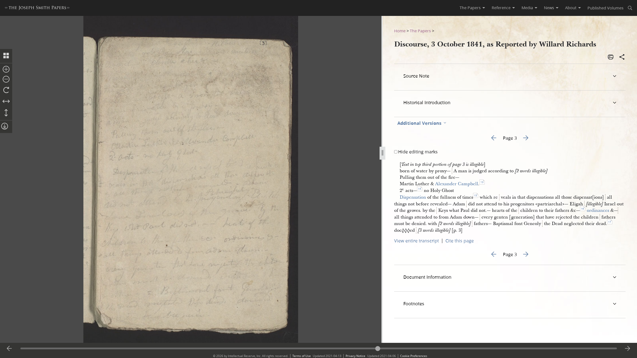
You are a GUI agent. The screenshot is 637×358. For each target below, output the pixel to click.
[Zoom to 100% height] (6, 113)
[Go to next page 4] (628, 349)
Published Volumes (605, 8)
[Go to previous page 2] (9, 349)
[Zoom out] (6, 80)
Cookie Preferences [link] (413, 356)
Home (400, 31)
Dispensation (413, 197)
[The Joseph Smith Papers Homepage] (37, 8)
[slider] (318, 348)
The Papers (420, 31)
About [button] (571, 7)
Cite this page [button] (459, 240)
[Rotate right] (6, 90)
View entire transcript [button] (416, 240)
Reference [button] (501, 7)
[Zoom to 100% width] (6, 101)
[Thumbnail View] (6, 56)
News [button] (549, 7)
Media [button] (527, 7)
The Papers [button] (470, 7)
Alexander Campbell (456, 184)
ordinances (598, 210)
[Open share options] (622, 57)
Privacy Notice (355, 356)
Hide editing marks (418, 151)
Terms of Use (301, 356)
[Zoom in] (6, 70)
